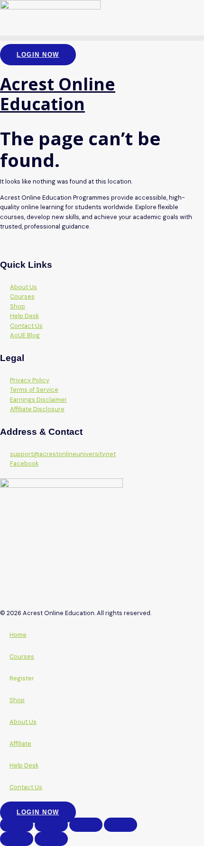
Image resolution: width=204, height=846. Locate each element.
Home (18, 635)
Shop (17, 700)
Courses (21, 656)
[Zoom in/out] (16, 825)
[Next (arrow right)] (51, 839)
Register (21, 678)
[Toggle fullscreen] (51, 825)
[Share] (85, 825)
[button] (102, 38)
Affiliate (20, 744)
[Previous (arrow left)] (16, 839)
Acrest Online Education (57, 93)
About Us (23, 722)
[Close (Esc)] (120, 825)
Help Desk (23, 765)
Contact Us (25, 787)
